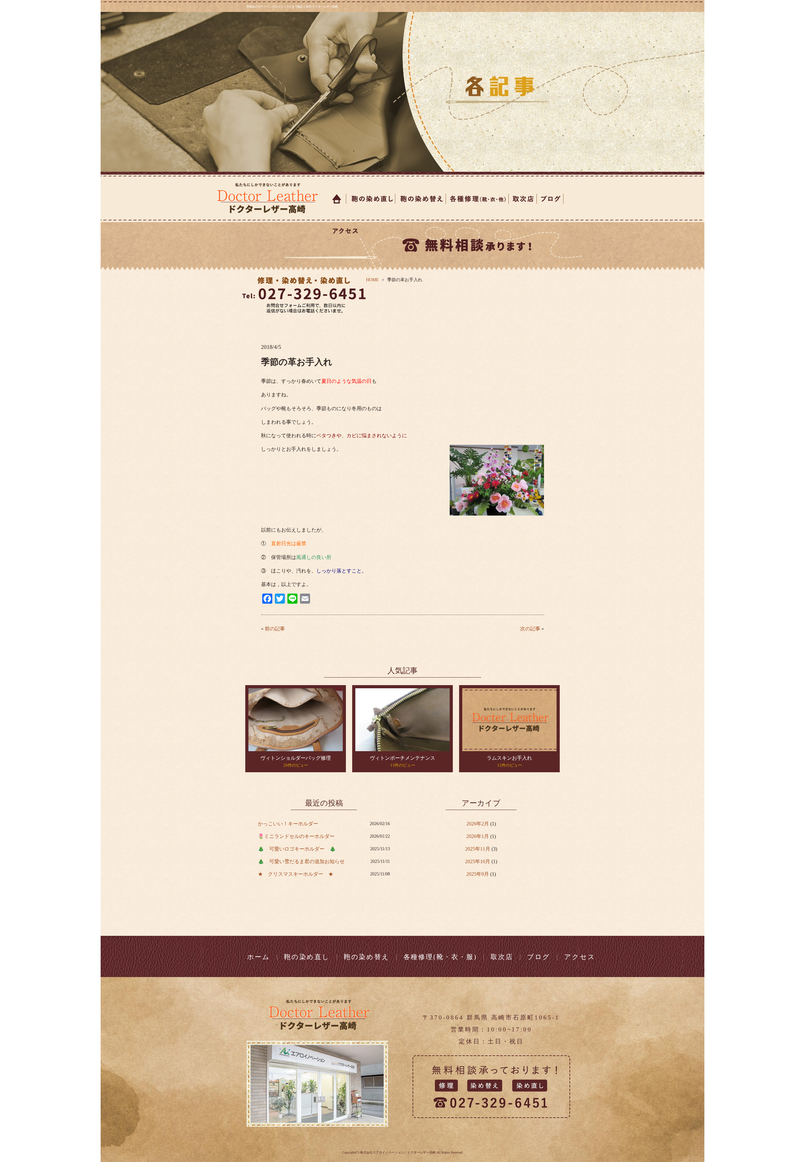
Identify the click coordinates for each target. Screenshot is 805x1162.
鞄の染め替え (367, 957)
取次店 (523, 199)
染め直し (370, 199)
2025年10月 (477, 861)
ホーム (337, 199)
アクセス (343, 231)
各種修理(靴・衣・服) (440, 957)
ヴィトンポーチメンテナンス (402, 758)
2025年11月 (477, 849)
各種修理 (477, 199)
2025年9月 (477, 874)
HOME (372, 279)
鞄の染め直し (307, 957)
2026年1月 (477, 836)
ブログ (550, 199)
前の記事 (275, 628)
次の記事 (530, 628)
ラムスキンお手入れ (509, 758)
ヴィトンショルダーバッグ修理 (295, 758)
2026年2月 (477, 823)
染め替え (420, 199)
